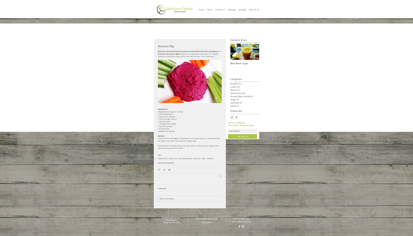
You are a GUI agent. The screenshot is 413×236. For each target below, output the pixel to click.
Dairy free (196, 158)
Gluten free (173, 158)
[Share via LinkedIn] (169, 170)
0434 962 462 (242, 218)
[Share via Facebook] (159, 170)
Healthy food (162, 158)
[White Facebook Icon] (239, 226)
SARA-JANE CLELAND (206, 218)
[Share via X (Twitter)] (164, 170)
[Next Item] (256, 51)
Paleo (204, 158)
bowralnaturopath (185, 158)
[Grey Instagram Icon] (258, 9)
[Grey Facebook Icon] (255, 9)
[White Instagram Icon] (243, 226)
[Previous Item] (234, 51)
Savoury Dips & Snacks (166, 163)
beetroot (210, 158)
